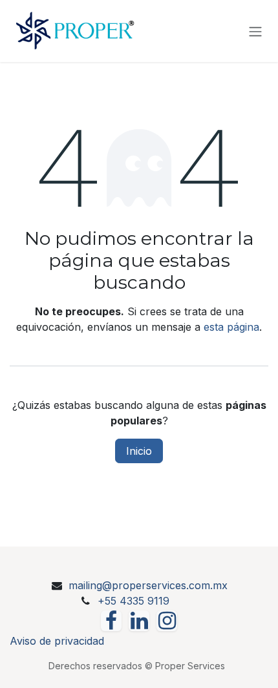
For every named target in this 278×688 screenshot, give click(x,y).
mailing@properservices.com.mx (148, 585)
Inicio (139, 450)
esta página (231, 326)
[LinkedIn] (139, 620)
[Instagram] (166, 620)
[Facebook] (111, 620)
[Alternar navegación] (255, 31)
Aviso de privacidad (57, 640)
